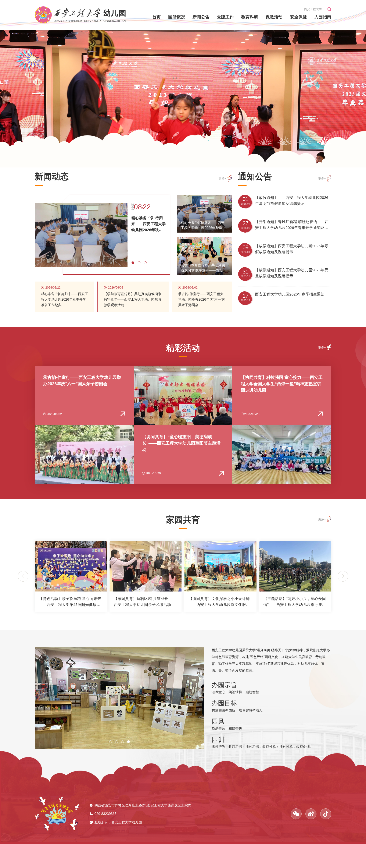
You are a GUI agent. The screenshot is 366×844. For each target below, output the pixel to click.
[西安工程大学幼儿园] (80, 14)
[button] (265, 140)
